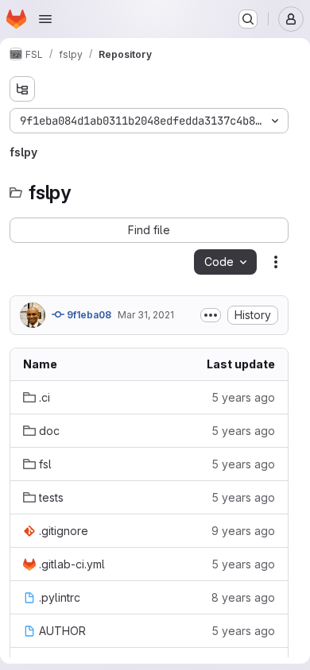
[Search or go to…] (248, 19)
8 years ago (243, 597)
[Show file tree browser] (22, 89)
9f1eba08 (87, 315)
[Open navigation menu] (45, 19)
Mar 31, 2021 (146, 315)
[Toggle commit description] (210, 315)
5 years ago (243, 397)
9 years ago (243, 530)
